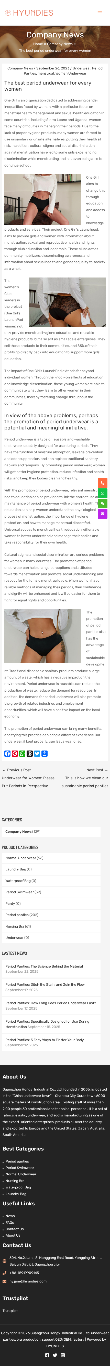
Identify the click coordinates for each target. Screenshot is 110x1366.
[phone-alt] (102, 483)
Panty (10, 903)
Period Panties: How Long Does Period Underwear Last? (50, 1003)
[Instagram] (62, 1355)
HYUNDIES (55, 1346)
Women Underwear (71, 73)
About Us (13, 1235)
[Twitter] (55, 1355)
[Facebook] (47, 1355)
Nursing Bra (14, 926)
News (10, 1216)
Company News (18, 831)
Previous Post (28, 778)
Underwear (14, 938)
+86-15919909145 (24, 1273)
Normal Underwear (20, 858)
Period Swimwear (19, 892)
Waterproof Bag (18, 881)
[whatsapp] (102, 493)
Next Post (85, 778)
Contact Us (15, 1229)
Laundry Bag (15, 869)
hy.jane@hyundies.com (28, 1281)
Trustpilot (10, 1311)
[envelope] (102, 514)
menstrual (46, 73)
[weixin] (102, 503)
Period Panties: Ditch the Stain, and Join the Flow (45, 984)
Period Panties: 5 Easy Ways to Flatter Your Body (44, 1040)
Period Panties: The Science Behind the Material (44, 966)
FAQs (10, 1222)
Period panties (17, 915)
